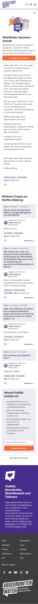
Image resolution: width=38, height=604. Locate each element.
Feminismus (8, 337)
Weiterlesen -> (29, 240)
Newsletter (24, 541)
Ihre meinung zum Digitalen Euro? (17, 356)
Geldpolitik (20, 376)
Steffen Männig (14, 223)
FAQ (21, 558)
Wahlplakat (18, 233)
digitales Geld (9, 376)
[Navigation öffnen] (35, 4)
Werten (18, 527)
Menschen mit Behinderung (14, 290)
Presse (5, 549)
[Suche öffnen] (27, 4)
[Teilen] (5, 184)
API (3, 558)
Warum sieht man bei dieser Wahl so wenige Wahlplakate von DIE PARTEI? (17, 212)
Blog (4, 541)
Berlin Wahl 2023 (12, 180)
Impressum (7, 554)
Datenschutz (25, 554)
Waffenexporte (10, 177)
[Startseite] (9, 4)
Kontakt (23, 549)
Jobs (22, 545)
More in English (8, 565)
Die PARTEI (8, 233)
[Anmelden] (31, 4)
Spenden (6, 545)
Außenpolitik (22, 177)
